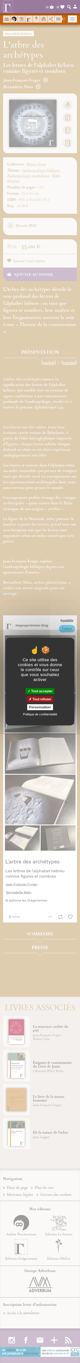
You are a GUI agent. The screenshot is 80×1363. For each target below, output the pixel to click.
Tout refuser (41, 699)
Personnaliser (40, 707)
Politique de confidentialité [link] (40, 714)
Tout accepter (41, 691)
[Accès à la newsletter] (43, 19)
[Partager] (51, 19)
